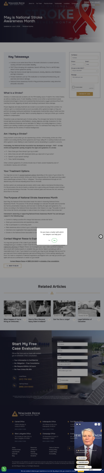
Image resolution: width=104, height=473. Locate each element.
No (49, 240)
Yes (54, 240)
